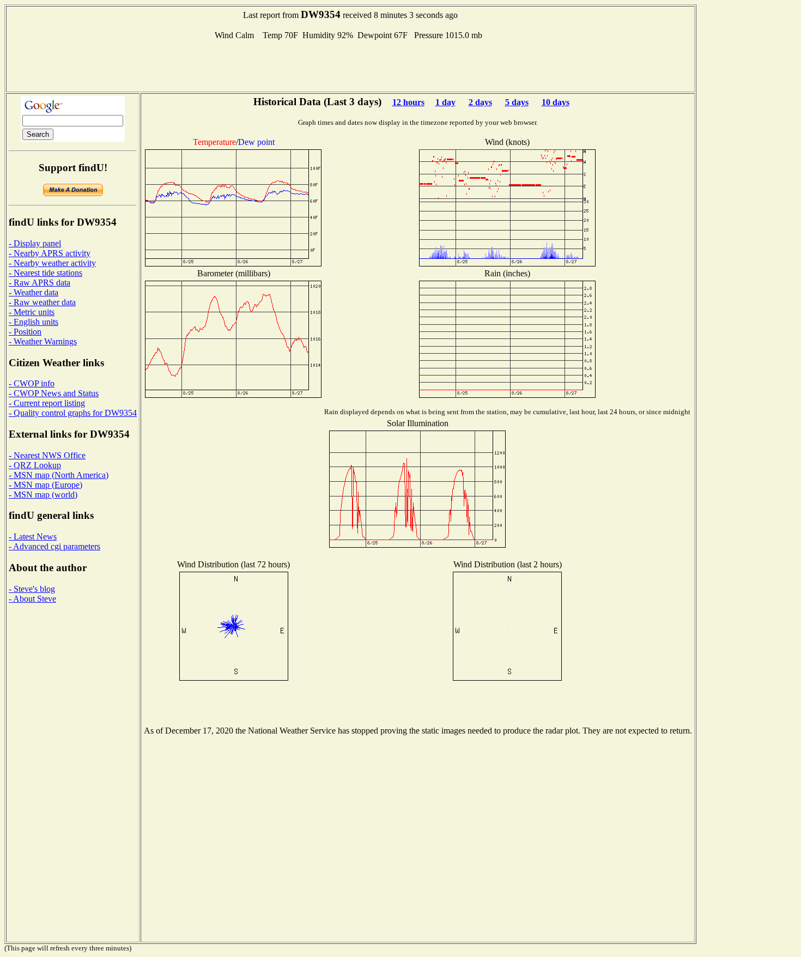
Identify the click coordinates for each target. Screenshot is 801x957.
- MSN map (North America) (58, 475)
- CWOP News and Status (54, 393)
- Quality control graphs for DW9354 (73, 412)
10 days (555, 102)
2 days (480, 102)
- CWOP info (31, 383)
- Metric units (31, 312)
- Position (25, 331)
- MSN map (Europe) (45, 484)
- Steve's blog (32, 588)
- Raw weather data (42, 302)
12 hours (408, 102)
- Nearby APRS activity (49, 253)
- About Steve (32, 598)
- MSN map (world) (43, 494)
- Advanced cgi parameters (54, 546)
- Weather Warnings (43, 341)
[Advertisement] (350, 64)
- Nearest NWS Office (47, 455)
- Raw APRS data (39, 282)
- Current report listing (47, 403)
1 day (445, 102)
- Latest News (33, 536)
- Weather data (33, 292)
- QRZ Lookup (35, 465)
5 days (517, 102)
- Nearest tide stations (45, 272)
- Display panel (35, 243)
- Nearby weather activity (52, 263)
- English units (33, 321)
